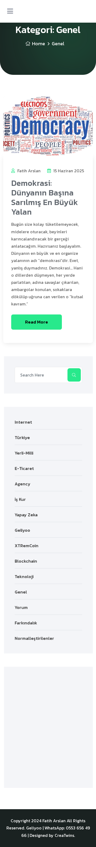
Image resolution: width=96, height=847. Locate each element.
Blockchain (26, 561)
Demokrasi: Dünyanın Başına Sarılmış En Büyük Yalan (44, 197)
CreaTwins (64, 835)
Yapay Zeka (26, 515)
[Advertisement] (48, 727)
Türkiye (22, 437)
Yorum (21, 607)
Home (38, 43)
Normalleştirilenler (34, 638)
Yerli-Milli (24, 453)
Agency (22, 484)
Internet (23, 422)
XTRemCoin (26, 545)
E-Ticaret (24, 468)
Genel (21, 592)
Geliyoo (22, 530)
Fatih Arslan (28, 170)
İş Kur (20, 499)
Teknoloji (24, 576)
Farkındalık (26, 623)
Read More (36, 321)
